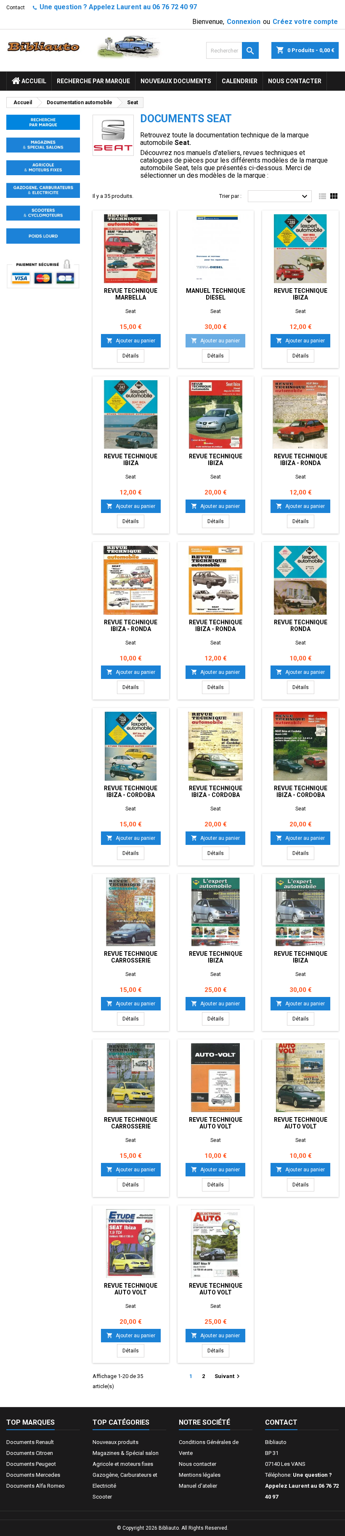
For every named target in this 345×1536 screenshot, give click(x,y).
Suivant (228, 1376)
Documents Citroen (29, 1453)
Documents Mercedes (33, 1475)
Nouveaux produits (115, 1442)
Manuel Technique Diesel (215, 294)
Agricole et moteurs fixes (123, 1464)
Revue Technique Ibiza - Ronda (300, 459)
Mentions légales (199, 1475)
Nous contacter (294, 81)
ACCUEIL (33, 81)
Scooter (102, 1497)
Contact (15, 8)
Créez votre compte (305, 22)
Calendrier (239, 81)
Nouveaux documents (176, 81)
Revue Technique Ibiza (300, 294)
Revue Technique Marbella (130, 294)
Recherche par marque (93, 81)
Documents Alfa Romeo (35, 1486)
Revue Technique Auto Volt (215, 1123)
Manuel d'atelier (198, 1486)
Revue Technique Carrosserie (130, 957)
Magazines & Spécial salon (126, 1453)
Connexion (243, 22)
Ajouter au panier (130, 340)
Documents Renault (30, 1442)
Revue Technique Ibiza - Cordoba (130, 791)
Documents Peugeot (31, 1464)
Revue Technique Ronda (300, 625)
